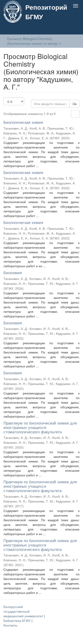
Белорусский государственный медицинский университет (23, 611)
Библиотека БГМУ (17, 620)
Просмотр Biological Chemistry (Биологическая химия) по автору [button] (33, 41)
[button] (66, 29)
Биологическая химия (23, 122)
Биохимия (12, 272)
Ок (75, 103)
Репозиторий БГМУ (46, 11)
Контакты (10, 625)
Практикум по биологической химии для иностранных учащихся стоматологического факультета (40, 427)
